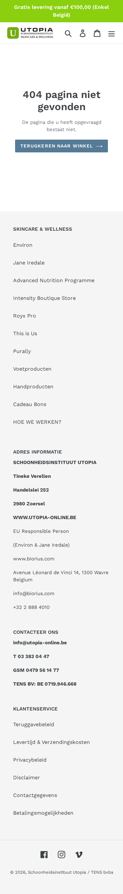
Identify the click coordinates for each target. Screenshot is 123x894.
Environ (22, 245)
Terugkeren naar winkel (56, 145)
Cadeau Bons (29, 404)
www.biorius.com (33, 559)
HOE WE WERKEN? (37, 422)
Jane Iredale (29, 263)
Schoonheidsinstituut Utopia (57, 872)
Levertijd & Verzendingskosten (51, 742)
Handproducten (33, 386)
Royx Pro (24, 316)
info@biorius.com (33, 593)
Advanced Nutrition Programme (53, 280)
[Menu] (111, 33)
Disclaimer (26, 777)
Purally (22, 351)
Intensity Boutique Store (44, 298)
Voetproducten (32, 369)
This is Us (25, 333)
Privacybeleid (30, 760)
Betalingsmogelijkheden (43, 813)
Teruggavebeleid (33, 724)
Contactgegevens (35, 795)
